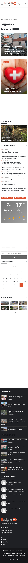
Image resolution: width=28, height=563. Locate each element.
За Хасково (5, 542)
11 (6, 278)
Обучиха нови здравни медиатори (13, 89)
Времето (4, 539)
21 (17, 281)
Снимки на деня (6, 537)
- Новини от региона (6, 530)
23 (25, 281)
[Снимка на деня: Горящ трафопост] (5, 303)
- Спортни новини (5, 533)
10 (3, 278)
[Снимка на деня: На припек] (14, 308)
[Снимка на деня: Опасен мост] (23, 303)
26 (10, 285)
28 (17, 285)
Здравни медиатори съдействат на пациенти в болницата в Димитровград (14, 50)
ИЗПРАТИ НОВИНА (21, 197)
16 (25, 278)
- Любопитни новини (6, 532)
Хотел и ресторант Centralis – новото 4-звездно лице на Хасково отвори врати (17, 404)
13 (14, 278)
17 (3, 281)
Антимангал (11, 480)
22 (21, 281)
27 (14, 285)
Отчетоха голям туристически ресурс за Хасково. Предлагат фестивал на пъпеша (15, 469)
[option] (14, 133)
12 (10, 278)
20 (14, 281)
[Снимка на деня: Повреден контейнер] (23, 308)
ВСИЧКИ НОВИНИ (8, 197)
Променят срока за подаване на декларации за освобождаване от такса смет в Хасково (16, 421)
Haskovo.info (14, 550)
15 (21, 278)
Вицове (4, 544)
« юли (2, 290)
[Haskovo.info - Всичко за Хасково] (10, 4)
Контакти (22, 555)
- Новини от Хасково (6, 529)
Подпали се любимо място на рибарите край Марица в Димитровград (15, 413)
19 (10, 281)
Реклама (17, 555)
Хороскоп (4, 541)
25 (6, 285)
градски (10, 487)
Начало (4, 19)
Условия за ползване (8, 555)
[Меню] (2, 4)
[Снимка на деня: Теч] (5, 308)
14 (17, 278)
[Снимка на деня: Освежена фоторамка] (14, 303)
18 (6, 281)
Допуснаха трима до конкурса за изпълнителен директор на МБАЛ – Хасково (17, 461)
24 (3, 285)
